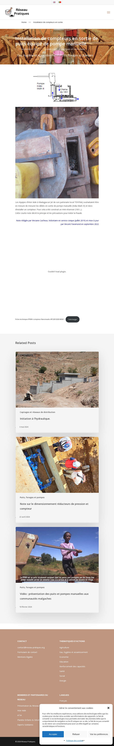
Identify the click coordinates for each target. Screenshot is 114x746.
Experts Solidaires (25, 724)
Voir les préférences (99, 734)
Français (63, 700)
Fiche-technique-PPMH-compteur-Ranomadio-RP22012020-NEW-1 (40, 319)
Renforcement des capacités (72, 666)
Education (64, 661)
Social (62, 676)
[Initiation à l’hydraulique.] (57, 392)
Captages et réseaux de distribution (37, 412)
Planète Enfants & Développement (33, 720)
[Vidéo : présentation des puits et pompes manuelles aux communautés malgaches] (57, 570)
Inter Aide (21, 710)
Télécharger (72, 319)
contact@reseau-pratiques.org (31, 647)
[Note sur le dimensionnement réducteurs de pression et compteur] (57, 480)
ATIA (19, 715)
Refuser (76, 734)
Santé (62, 671)
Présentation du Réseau (28, 705)
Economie (64, 657)
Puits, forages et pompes (76, 55)
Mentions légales (25, 657)
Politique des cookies (74, 740)
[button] (108, 708)
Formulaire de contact (27, 652)
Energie (63, 680)
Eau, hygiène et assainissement (37, 55)
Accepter (53, 734)
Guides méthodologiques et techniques (64, 49)
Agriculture (64, 647)
